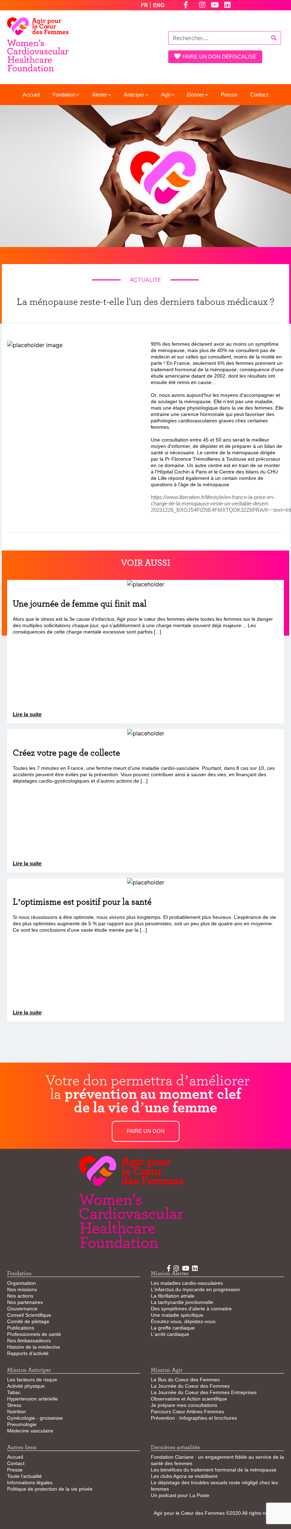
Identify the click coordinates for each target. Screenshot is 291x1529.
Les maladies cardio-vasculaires (187, 1283)
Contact (259, 95)
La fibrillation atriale (172, 1296)
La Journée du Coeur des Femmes (190, 1386)
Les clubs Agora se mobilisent (184, 1476)
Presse (229, 95)
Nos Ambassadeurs (29, 1340)
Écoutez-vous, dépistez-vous (183, 1321)
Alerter (99, 95)
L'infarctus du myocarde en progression (195, 1289)
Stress (14, 1405)
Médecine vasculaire (30, 1431)
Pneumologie (22, 1424)
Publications (20, 1328)
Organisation (21, 1283)
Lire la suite (27, 714)
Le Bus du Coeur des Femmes (185, 1379)
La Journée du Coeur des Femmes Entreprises (204, 1392)
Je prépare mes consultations (184, 1405)
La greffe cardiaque (173, 1328)
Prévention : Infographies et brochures (194, 1418)
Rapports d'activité (28, 1353)
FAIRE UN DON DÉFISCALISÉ (219, 57)
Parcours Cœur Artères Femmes (187, 1411)
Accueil (31, 95)
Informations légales (30, 1482)
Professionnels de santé (34, 1334)
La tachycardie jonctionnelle (182, 1302)
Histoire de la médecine (33, 1347)
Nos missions (22, 1289)
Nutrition (16, 1411)
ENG (159, 5)
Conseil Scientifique (29, 1315)
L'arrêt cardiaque (170, 1334)
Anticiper (134, 95)
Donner (195, 95)
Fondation (64, 95)
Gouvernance (22, 1308)
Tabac (14, 1392)
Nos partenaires (25, 1302)
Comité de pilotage (28, 1321)
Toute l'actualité (24, 1476)
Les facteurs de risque (32, 1379)
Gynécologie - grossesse (35, 1418)
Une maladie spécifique (177, 1315)
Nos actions (20, 1296)
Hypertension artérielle (32, 1399)
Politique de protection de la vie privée (50, 1489)
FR (145, 5)
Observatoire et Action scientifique (189, 1399)
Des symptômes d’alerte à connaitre (191, 1308)
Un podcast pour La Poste (180, 1495)
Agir (165, 95)
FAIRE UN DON (146, 1131)
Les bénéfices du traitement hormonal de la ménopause (213, 1470)
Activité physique (26, 1386)
